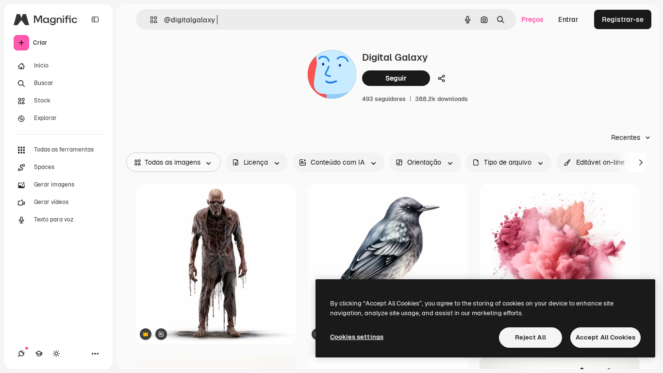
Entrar (568, 19)
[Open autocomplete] (149, 19)
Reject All (530, 337)
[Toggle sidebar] (95, 19)
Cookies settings (356, 337)
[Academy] (39, 353)
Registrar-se (623, 19)
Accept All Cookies (605, 337)
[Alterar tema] (56, 353)
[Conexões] (21, 353)
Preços (532, 19)
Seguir (396, 78)
